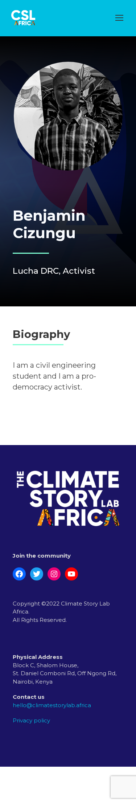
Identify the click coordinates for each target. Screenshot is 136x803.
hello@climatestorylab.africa (52, 705)
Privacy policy (31, 720)
